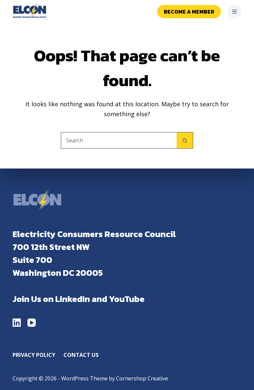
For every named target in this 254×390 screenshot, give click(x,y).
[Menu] (234, 12)
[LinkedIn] (17, 322)
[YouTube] (31, 322)
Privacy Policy (34, 355)
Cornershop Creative (142, 378)
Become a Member (189, 12)
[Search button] (185, 140)
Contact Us (81, 355)
